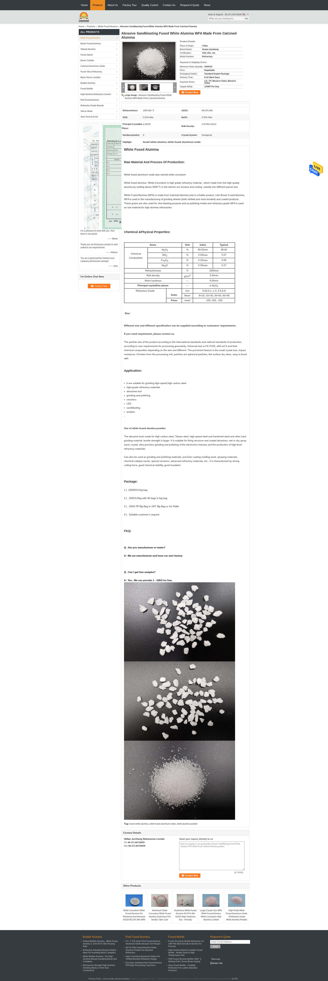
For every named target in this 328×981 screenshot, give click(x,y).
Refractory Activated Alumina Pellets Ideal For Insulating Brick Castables (99, 951)
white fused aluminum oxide (163, 824)
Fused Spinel (86, 55)
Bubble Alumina (87, 83)
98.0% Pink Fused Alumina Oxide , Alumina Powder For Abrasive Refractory (142, 950)
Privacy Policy (94, 979)
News (207, 5)
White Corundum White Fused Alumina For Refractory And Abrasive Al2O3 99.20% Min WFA (134, 915)
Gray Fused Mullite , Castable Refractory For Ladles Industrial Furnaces (182, 968)
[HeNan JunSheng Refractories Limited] (84, 17)
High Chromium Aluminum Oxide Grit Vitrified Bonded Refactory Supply (143, 957)
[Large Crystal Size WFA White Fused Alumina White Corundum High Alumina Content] (211, 900)
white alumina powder (187, 824)
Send (215, 946)
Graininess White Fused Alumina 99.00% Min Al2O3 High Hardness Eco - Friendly (185, 915)
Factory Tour (130, 5)
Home (84, 5)
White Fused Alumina (108, 26)
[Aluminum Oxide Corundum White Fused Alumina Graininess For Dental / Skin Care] (160, 900)
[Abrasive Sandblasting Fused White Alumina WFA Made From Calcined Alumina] (149, 61)
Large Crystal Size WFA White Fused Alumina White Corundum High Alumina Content (211, 915)
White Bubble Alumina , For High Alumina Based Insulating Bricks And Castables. (100, 959)
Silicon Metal (86, 111)
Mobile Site (217, 963)
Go (246, 18)
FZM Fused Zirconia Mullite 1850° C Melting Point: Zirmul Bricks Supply (185, 960)
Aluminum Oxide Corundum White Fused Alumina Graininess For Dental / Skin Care (160, 915)
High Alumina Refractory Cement (95, 94)
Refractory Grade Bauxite (92, 105)
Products (98, 5)
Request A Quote (189, 5)
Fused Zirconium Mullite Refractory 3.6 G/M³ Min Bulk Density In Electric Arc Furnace (186, 944)
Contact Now (191, 92)
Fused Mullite (86, 88)
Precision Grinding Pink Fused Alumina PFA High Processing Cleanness (144, 964)
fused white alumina (139, 824)
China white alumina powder (116, 979)
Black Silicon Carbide (90, 77)
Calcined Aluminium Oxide (92, 66)
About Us (112, 5)
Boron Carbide (87, 60)
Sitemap (215, 959)
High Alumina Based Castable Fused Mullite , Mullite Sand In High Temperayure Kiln (185, 952)
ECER (235, 979)
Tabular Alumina (87, 49)
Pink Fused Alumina (89, 100)
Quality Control (149, 5)
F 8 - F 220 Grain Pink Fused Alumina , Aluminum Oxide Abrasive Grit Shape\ (143, 942)
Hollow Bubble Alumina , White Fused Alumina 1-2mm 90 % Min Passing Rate (100, 944)
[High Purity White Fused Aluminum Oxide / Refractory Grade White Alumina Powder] (237, 900)
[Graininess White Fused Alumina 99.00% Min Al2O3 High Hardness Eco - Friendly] (185, 900)
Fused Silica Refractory (91, 72)
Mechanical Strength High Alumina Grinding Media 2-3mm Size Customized (99, 968)
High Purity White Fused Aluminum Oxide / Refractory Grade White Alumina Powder (236, 915)
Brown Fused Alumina (90, 43)
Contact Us (169, 5)
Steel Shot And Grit (89, 117)
